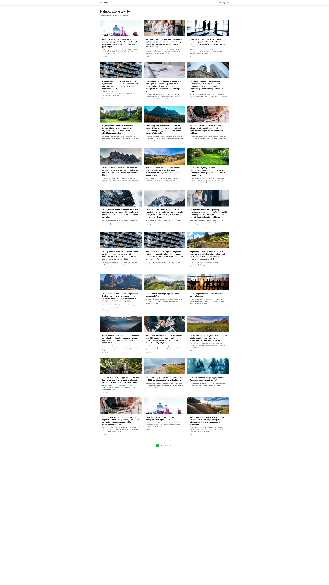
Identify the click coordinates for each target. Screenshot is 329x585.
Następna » (168, 445)
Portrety (104, 2)
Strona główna (224, 3)
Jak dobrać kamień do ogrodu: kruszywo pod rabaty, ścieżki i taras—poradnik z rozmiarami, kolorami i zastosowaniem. (208, 338)
